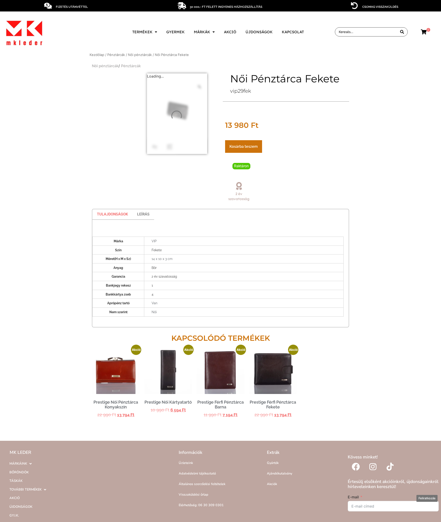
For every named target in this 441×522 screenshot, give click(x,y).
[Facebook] (356, 466)
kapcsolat (293, 32)
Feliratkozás (426, 498)
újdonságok (259, 32)
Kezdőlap (97, 55)
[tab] (112, 214)
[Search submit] (402, 32)
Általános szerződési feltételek (202, 484)
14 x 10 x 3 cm (162, 259)
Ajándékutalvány (279, 473)
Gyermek (175, 32)
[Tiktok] (390, 466)
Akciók (272, 484)
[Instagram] (373, 466)
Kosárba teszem (243, 146)
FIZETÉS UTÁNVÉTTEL (72, 6)
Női (154, 312)
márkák (202, 32)
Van (154, 303)
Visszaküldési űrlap (193, 494)
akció (230, 32)
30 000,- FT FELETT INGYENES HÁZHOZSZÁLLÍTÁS (226, 6)
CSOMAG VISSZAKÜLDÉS (380, 6)
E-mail (353, 497)
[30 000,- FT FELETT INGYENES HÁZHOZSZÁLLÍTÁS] (181, 5)
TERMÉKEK (142, 32)
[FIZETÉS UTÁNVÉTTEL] (48, 5)
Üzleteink (186, 463)
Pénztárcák (116, 55)
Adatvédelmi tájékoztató (197, 473)
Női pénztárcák (140, 55)
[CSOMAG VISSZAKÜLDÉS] (354, 5)
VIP (154, 241)
